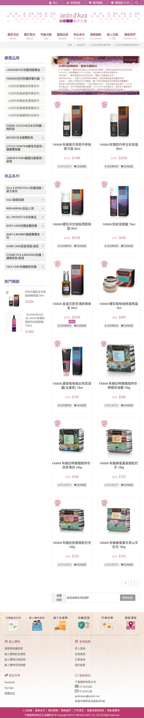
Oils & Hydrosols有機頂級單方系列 (23, 190)
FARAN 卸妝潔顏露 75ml (119, 224)
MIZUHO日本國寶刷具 (19, 137)
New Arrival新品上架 (20, 208)
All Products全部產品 (21, 217)
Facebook (9, 682)
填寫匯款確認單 (13, 648)
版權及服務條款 (95, 710)
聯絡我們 (66, 710)
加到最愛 (81, 166)
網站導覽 (53, 710)
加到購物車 (112, 166)
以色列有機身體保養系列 (23, 93)
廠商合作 (40, 710)
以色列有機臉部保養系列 (23, 86)
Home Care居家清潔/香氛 (22, 246)
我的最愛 (97, 2)
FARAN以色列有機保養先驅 (23, 78)
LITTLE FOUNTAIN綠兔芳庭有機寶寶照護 (24, 148)
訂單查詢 (80, 659)
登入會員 (80, 648)
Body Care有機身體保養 (21, 225)
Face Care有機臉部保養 (21, 266)
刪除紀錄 (127, 597)
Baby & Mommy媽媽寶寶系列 (23, 236)
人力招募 (27, 710)
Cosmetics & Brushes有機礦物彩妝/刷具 (23, 256)
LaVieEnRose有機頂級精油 (23, 70)
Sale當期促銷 (15, 200)
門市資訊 (79, 710)
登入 (55, 2)
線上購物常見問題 (15, 664)
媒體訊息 (9, 693)
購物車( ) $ (122, 2)
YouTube (9, 687)
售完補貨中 (65, 166)
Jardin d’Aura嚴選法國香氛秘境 (24, 160)
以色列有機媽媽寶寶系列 (23, 108)
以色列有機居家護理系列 (23, 100)
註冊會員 (75, 2)
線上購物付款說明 (15, 659)
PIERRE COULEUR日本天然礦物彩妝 (23, 127)
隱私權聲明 (113, 710)
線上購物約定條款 (15, 654)
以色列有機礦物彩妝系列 (23, 115)
